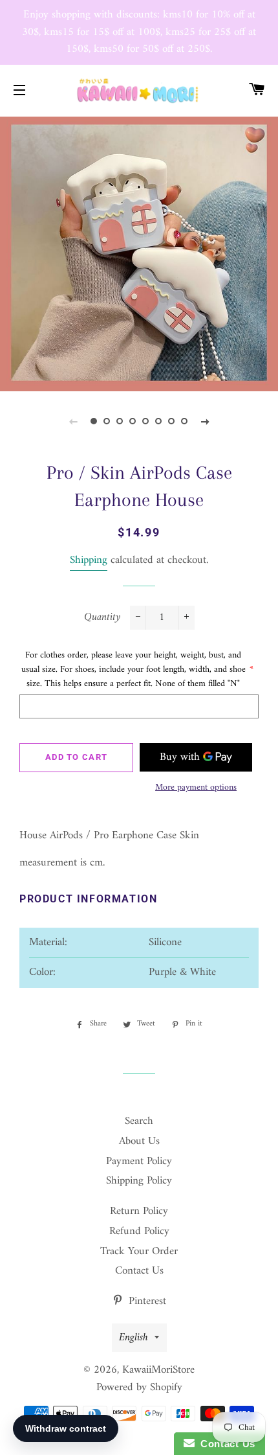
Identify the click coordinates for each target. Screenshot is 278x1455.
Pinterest (145, 1301)
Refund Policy (139, 1231)
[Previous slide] (73, 421)
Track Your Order (139, 1251)
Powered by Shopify (139, 1387)
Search (139, 1121)
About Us (139, 1141)
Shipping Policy (139, 1181)
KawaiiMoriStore (158, 1370)
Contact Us (139, 1271)
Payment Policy (139, 1161)
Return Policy (139, 1211)
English (133, 1337)
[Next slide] (205, 421)
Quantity (102, 617)
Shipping (88, 560)
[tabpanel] (139, 252)
